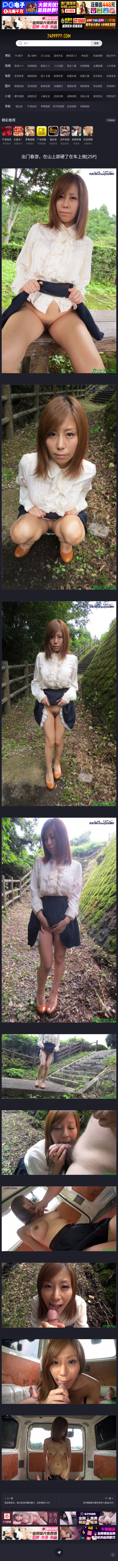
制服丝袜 (71, 76)
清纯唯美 (84, 86)
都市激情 (19, 96)
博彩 (8, 56)
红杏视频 (71, 106)
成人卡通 (45, 76)
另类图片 (111, 86)
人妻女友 (45, 96)
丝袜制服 (84, 65)
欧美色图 (45, 86)
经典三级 (84, 76)
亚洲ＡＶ (19, 65)
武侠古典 (58, 96)
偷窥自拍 (19, 86)
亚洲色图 (32, 86)
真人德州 (32, 55)
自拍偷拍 (32, 65)
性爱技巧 (111, 96)
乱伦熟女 (97, 76)
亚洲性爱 (19, 76)
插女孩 (19, 106)
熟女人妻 (71, 65)
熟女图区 (97, 86)
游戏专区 (58, 55)
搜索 (96, 43)
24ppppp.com (59, 36)
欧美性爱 (58, 76)
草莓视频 (45, 106)
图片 (8, 86)
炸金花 (84, 55)
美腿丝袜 (71, 86)
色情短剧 (84, 106)
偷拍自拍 (32, 76)
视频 (8, 66)
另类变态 (111, 76)
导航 (8, 106)
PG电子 (19, 55)
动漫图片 (58, 86)
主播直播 (97, 65)
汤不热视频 (58, 106)
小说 (8, 96)
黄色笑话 (97, 96)
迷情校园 (71, 96)
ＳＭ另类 (111, 65)
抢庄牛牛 (111, 55)
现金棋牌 (97, 55)
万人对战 (45, 55)
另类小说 (84, 96)
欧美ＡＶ (45, 65)
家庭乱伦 (32, 96)
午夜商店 (32, 106)
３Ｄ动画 (58, 65)
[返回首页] (112, 1554)
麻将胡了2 (71, 55)
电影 (8, 76)
